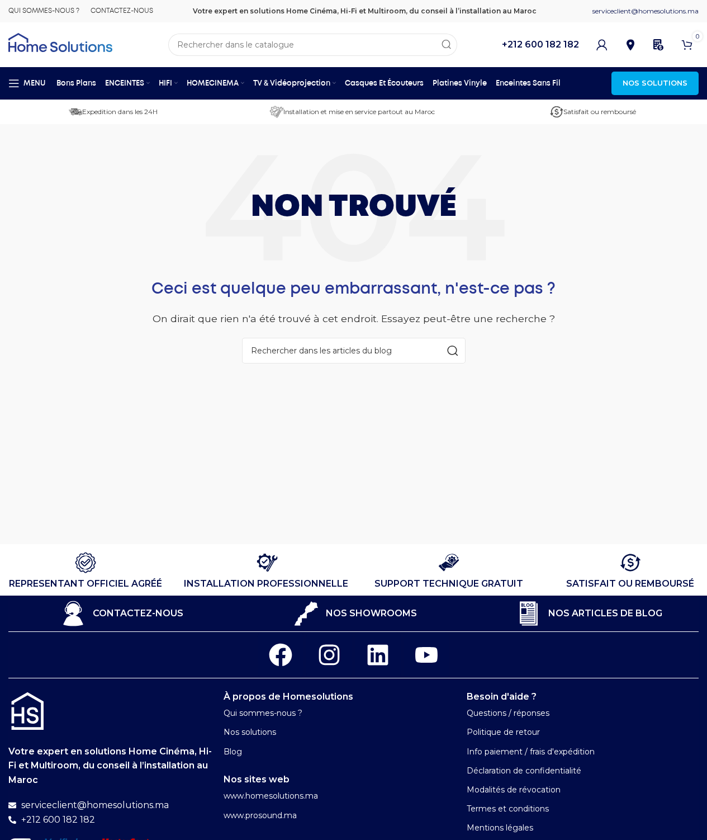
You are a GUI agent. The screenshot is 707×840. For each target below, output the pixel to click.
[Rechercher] (446, 45)
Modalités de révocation (514, 790)
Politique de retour (503, 732)
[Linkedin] (378, 655)
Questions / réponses (508, 713)
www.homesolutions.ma (271, 796)
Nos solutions (250, 732)
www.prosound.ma (260, 815)
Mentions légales (500, 828)
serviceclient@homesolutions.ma (645, 11)
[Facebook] (280, 655)
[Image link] (27, 710)
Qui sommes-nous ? (263, 713)
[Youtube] (426, 655)
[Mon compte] (602, 45)
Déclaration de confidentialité (524, 771)
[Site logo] (60, 41)
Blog (233, 752)
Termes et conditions (508, 809)
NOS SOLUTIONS (655, 82)
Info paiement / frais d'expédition (531, 752)
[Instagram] (329, 655)
